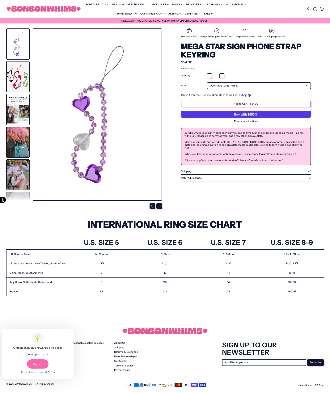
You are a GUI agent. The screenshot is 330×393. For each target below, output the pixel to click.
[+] (221, 75)
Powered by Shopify (44, 383)
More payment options (246, 121)
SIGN (183, 85)
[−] (209, 75)
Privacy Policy (122, 369)
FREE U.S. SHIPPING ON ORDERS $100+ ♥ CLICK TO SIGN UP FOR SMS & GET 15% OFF (165, 20)
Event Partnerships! (125, 356)
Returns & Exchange (126, 351)
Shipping (119, 347)
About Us (119, 342)
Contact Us (120, 360)
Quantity (185, 75)
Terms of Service (123, 365)
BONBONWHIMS (23, 383)
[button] (315, 9)
